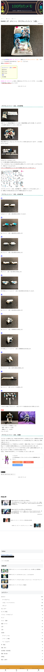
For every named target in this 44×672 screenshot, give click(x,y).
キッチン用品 (22, 611)
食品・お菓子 (22, 659)
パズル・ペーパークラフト (22, 602)
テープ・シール (22, 635)
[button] (42, 560)
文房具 (22, 632)
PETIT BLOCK (8, 474)
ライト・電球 (22, 620)
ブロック (13, 474)
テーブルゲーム (22, 599)
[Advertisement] (22, 95)
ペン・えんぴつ (22, 641)
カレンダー (22, 608)
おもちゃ (22, 596)
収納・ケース (22, 623)
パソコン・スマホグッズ (22, 614)
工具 (22, 629)
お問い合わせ (22, 668)
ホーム (8, 668)
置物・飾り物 (22, 653)
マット (22, 617)
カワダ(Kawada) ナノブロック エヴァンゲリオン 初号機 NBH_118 (26, 457)
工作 (22, 626)
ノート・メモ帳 (22, 638)
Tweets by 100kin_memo (6, 554)
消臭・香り (22, 647)
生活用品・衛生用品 (22, 650)
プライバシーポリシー (36, 668)
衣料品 (22, 656)
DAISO (3, 474)
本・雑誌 (22, 644)
